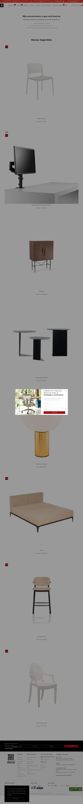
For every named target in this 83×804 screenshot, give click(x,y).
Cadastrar (54, 412)
